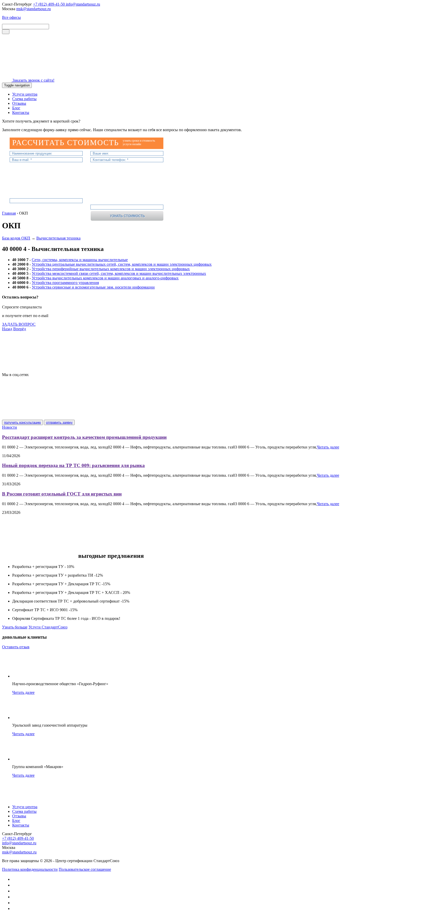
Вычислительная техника (58, 238)
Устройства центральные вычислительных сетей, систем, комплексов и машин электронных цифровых (122, 264)
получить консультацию (22, 422)
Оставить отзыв (15, 647)
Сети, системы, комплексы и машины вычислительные (80, 260)
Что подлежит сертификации (27, 333)
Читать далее (328, 447)
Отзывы (19, 103)
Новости (9, 427)
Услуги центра (24, 94)
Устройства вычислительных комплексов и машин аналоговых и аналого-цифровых (105, 278)
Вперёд (19, 329)
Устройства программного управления (65, 282)
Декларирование (16, 347)
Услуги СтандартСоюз (47, 627)
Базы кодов (11, 356)
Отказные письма (17, 352)
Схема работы (24, 99)
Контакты (20, 112)
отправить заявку (59, 422)
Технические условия (20, 361)
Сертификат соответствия (24, 370)
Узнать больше (14, 627)
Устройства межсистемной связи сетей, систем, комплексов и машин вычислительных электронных (119, 273)
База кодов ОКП (16, 238)
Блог (16, 108)
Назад (7, 329)
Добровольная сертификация (27, 342)
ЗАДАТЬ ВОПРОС (19, 324)
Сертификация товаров (22, 338)
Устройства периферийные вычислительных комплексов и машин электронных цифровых (111, 269)
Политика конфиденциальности (30, 869)
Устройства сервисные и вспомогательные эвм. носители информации (93, 287)
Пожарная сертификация (23, 365)
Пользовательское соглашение (85, 869)
